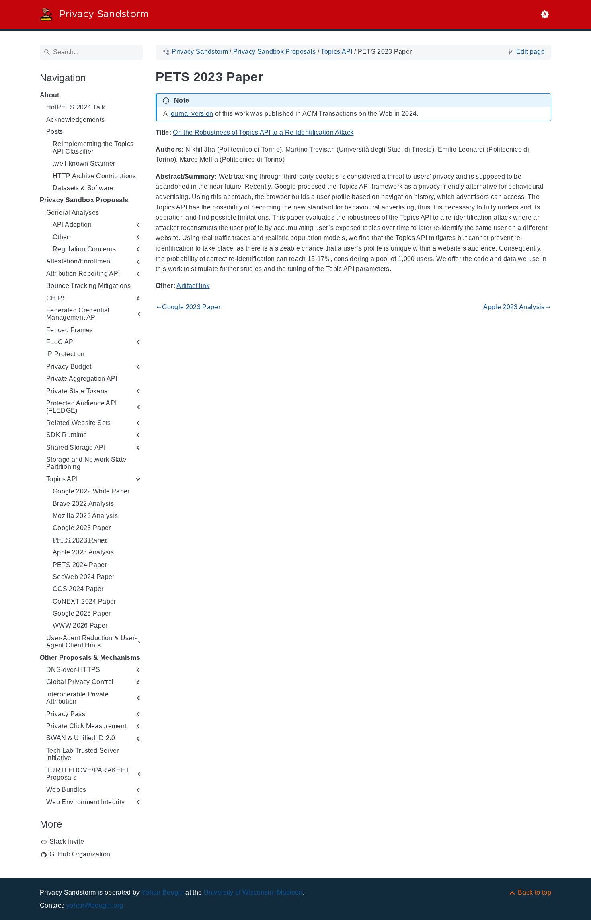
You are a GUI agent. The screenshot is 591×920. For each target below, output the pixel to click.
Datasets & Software (83, 188)
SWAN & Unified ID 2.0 (80, 738)
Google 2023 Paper (82, 527)
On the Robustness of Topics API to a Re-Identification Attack (263, 132)
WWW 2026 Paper (80, 625)
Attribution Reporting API (83, 273)
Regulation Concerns (84, 249)
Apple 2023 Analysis (83, 552)
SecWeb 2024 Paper (84, 576)
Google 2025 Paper (82, 613)
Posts (54, 131)
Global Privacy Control (79, 681)
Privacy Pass (65, 714)
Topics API (62, 479)
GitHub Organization (79, 854)
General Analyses (72, 212)
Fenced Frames (69, 330)
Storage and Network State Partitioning (86, 463)
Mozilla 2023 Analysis (85, 515)
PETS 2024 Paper (80, 564)
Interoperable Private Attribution (77, 698)
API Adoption (72, 224)
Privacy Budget (69, 366)
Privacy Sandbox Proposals (84, 200)
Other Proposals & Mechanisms (90, 657)
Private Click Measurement (86, 726)
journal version (191, 113)
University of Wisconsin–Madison (253, 892)
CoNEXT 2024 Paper (84, 601)
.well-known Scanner (84, 163)
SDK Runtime (66, 434)
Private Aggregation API (81, 378)
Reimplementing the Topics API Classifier (93, 147)
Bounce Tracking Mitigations (88, 285)
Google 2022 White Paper (91, 491)
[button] (544, 14)
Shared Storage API (75, 447)
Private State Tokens (77, 391)
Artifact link (192, 285)
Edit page (530, 51)
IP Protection (65, 354)
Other (61, 237)
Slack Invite (66, 841)
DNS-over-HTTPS (73, 669)
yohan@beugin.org (94, 905)
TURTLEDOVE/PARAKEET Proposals (87, 774)
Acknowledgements (75, 119)
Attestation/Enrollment (79, 261)
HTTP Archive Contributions (94, 175)
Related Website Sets (78, 422)
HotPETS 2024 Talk (75, 107)
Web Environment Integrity (85, 802)
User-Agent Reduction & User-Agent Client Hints (91, 642)
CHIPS (56, 298)
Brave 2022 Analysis (83, 503)
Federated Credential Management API (78, 314)
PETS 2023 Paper (80, 540)
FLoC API (60, 342)
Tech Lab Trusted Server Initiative (82, 754)
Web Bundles (66, 789)
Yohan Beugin (163, 892)
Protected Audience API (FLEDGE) (81, 407)
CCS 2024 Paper (78, 588)
